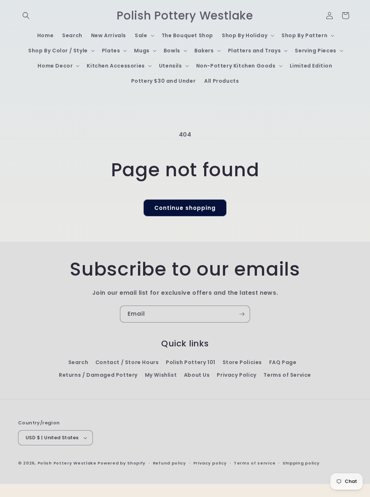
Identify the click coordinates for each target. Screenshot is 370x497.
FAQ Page (283, 362)
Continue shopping (185, 208)
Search (78, 362)
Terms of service (254, 463)
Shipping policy (301, 463)
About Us (197, 375)
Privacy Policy (236, 375)
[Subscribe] (242, 314)
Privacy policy (210, 463)
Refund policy (169, 463)
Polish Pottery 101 (190, 362)
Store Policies (242, 362)
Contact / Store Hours (127, 362)
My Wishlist (161, 375)
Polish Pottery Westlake (67, 463)
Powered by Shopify (122, 463)
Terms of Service (287, 375)
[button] (26, 15)
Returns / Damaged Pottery (98, 375)
